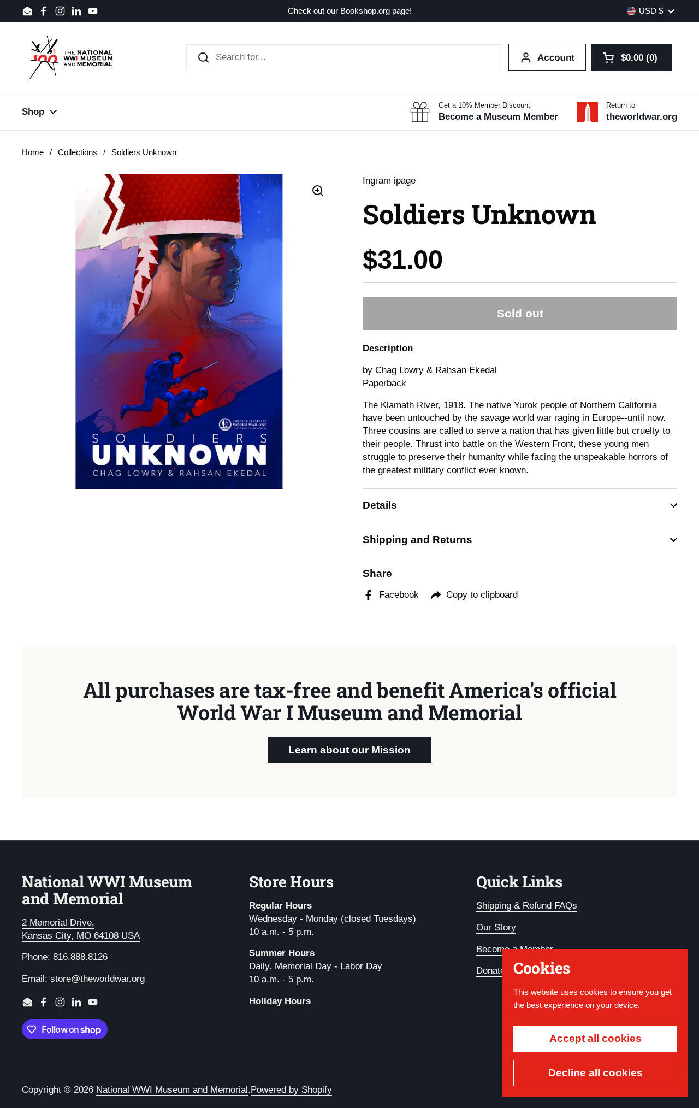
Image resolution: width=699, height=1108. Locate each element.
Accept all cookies (595, 1038)
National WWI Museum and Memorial (172, 1090)
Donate (490, 970)
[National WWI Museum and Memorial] (71, 57)
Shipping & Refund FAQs (526, 905)
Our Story (496, 927)
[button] (631, 57)
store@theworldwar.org (97, 979)
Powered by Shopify (291, 1090)
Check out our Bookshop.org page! (350, 11)
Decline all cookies (595, 1072)
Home (33, 152)
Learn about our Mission (349, 750)
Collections (77, 152)
